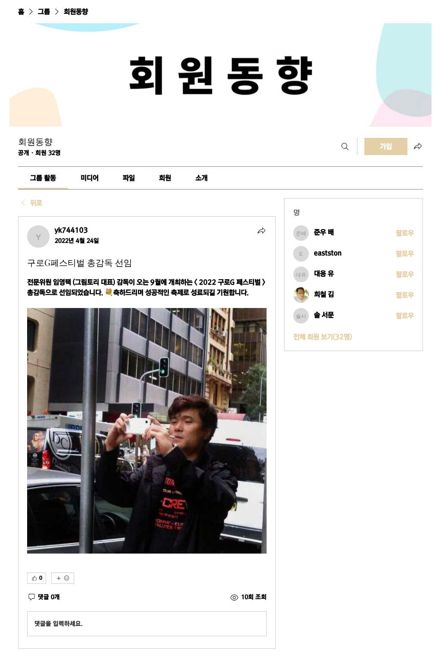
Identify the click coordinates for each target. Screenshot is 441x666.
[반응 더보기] (62, 578)
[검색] (345, 146)
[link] (43, 178)
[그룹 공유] (418, 146)
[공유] (261, 230)
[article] (147, 432)
